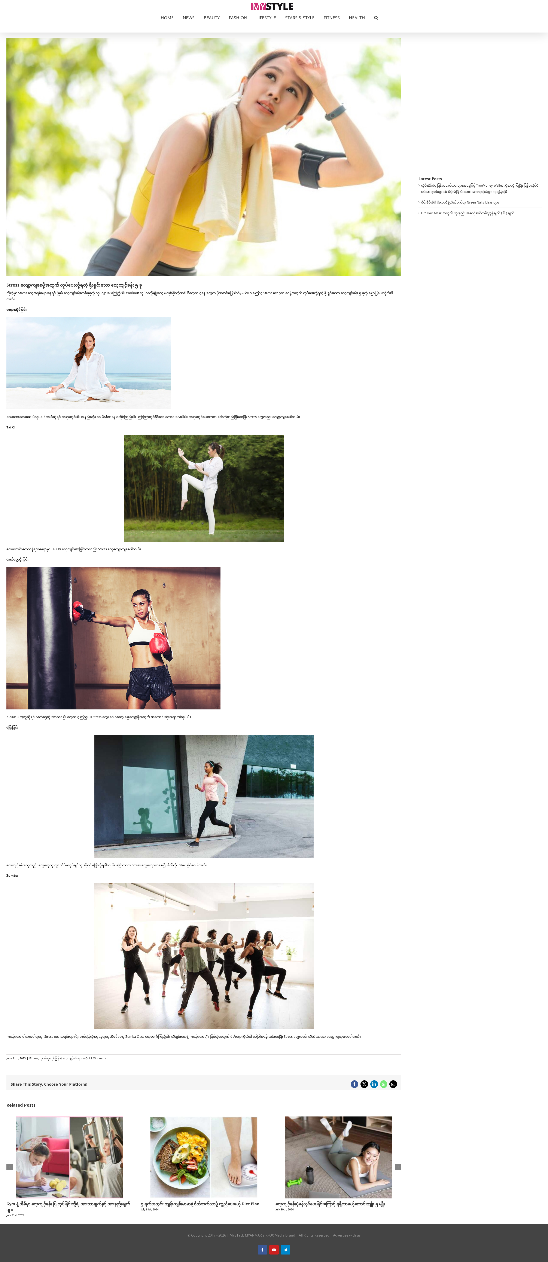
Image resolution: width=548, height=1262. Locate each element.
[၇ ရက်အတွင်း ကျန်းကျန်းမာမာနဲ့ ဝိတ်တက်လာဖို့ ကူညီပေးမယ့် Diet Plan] (69, 1118)
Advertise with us (347, 1229)
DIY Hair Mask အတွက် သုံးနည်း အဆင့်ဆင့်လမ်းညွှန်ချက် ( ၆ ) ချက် (467, 213)
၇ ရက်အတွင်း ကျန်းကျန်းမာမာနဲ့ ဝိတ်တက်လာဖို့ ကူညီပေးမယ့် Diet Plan (65, 1203)
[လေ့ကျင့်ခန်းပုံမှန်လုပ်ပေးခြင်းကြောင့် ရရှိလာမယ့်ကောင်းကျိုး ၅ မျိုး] (203, 1118)
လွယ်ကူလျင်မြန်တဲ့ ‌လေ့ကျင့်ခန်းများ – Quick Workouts (73, 1058)
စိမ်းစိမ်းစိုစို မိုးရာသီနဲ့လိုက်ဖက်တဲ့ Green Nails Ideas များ (460, 202)
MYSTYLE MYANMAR (246, 1229)
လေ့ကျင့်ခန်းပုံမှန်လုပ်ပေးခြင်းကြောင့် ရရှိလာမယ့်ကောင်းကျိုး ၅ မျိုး (195, 1203)
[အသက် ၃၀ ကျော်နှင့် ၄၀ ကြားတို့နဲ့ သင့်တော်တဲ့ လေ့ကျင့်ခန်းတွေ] (338, 1118)
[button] (376, 17)
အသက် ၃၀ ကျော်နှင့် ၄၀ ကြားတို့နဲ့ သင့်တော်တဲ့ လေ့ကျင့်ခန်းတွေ (327, 1203)
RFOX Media (274, 1229)
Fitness (33, 1058)
